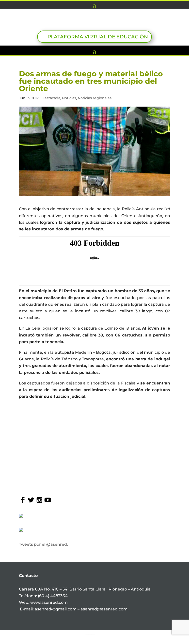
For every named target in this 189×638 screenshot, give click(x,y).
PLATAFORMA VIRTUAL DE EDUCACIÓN (97, 37)
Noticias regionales (94, 98)
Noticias (69, 98)
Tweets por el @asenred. (43, 544)
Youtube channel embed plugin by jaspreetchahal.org (90, 634)
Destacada (51, 98)
